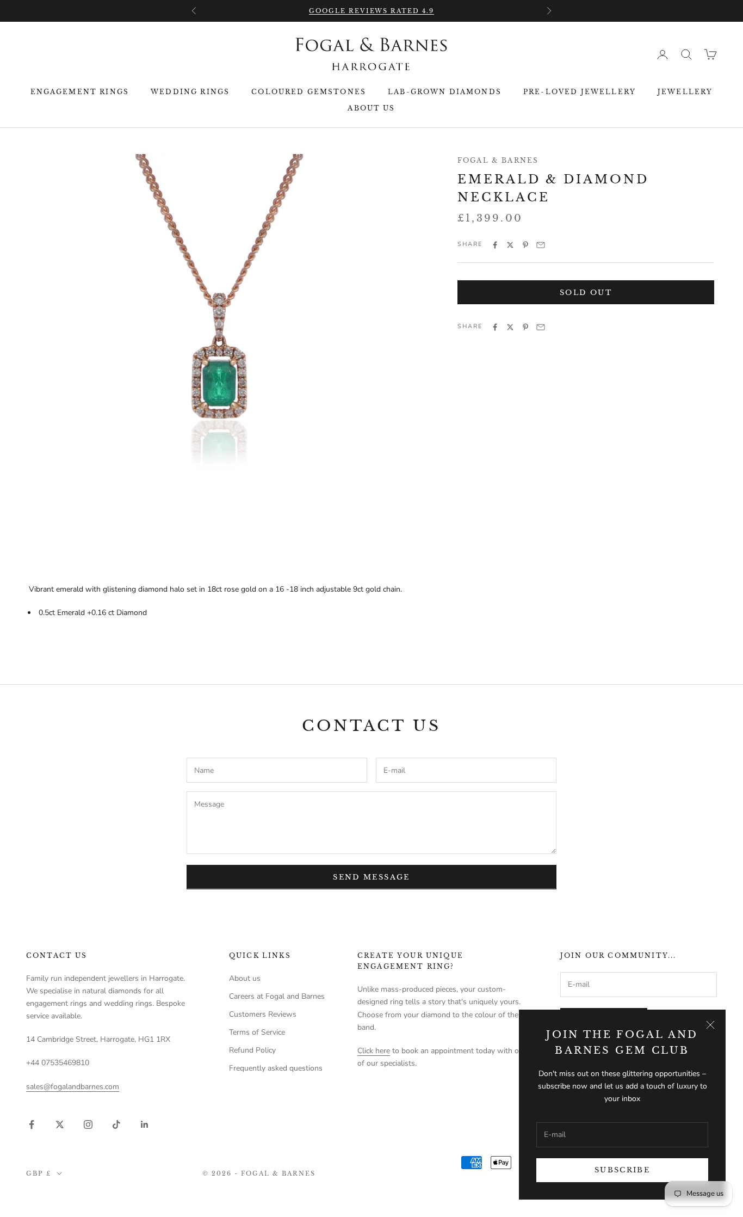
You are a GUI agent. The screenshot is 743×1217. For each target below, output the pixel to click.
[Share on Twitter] (510, 245)
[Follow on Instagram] (88, 1124)
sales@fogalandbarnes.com (72, 1086)
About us (371, 108)
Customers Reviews (262, 1014)
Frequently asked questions (276, 1068)
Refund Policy (252, 1050)
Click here (373, 1051)
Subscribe (622, 1170)
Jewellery (685, 92)
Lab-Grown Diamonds (444, 92)
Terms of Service (257, 1032)
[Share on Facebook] (495, 245)
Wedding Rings (190, 92)
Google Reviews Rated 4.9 (372, 11)
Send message (371, 877)
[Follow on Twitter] (59, 1124)
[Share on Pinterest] (525, 245)
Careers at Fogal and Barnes (277, 996)
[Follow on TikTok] (116, 1124)
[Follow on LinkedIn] (144, 1124)
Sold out (586, 292)
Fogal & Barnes (497, 160)
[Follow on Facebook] (31, 1124)
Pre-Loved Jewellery (579, 92)
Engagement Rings (79, 92)
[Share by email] (540, 245)
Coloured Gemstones (308, 92)
